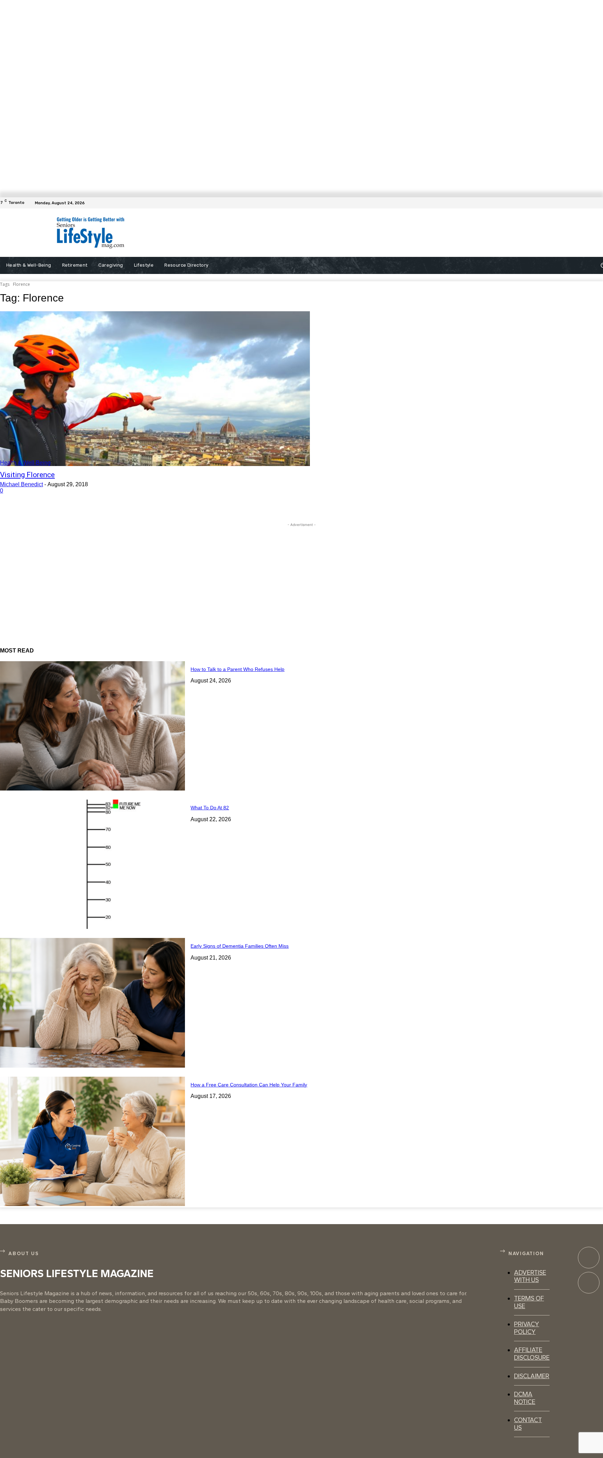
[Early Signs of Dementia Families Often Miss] (92, 1002)
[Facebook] (599, 203)
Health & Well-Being (25, 463)
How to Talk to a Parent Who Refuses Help (237, 669)
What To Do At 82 (210, 807)
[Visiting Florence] (155, 388)
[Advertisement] (308, 233)
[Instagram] (589, 1282)
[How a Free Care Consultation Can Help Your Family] (92, 1141)
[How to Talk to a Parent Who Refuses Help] (92, 726)
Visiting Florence (27, 475)
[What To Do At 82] (92, 864)
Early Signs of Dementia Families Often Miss (240, 946)
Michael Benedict (21, 484)
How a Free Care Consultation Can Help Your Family (249, 1084)
